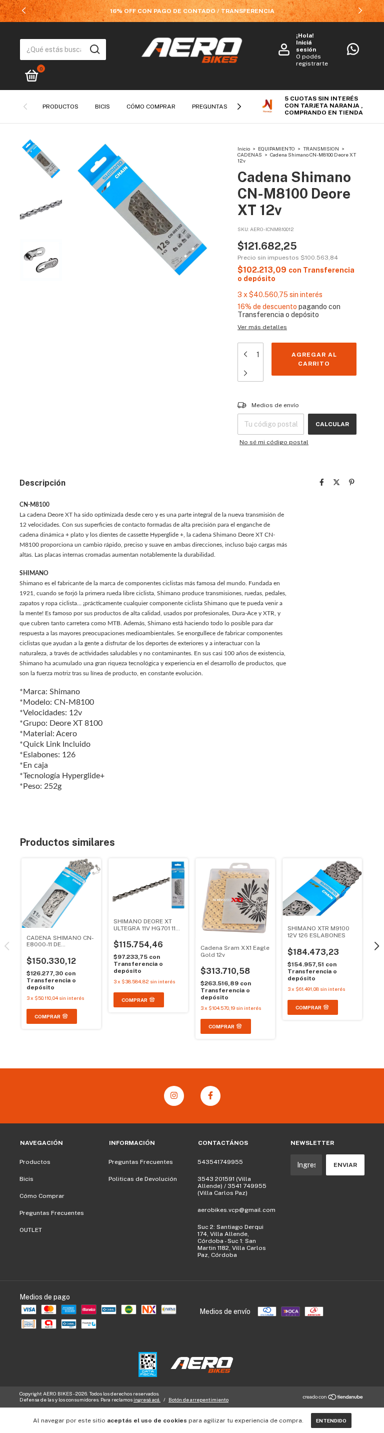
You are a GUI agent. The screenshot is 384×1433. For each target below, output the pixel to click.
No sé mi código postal (274, 442)
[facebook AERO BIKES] (210, 1096)
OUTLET (31, 1229)
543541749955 (220, 1161)
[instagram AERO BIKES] (174, 1096)
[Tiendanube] (333, 1398)
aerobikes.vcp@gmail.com (237, 1209)
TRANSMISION (321, 149)
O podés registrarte (312, 60)
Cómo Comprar (151, 106)
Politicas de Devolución (142, 1178)
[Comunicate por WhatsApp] (353, 51)
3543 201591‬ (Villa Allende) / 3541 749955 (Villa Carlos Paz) (232, 1185)
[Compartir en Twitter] (336, 482)
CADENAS (250, 155)
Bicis (102, 106)
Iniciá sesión (306, 46)
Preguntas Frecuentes (52, 1212)
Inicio (244, 149)
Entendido (331, 1420)
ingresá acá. (147, 1399)
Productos (60, 106)
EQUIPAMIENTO (276, 149)
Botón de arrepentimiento (198, 1399)
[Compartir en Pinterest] (351, 482)
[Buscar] (94, 50)
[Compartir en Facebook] (322, 482)
